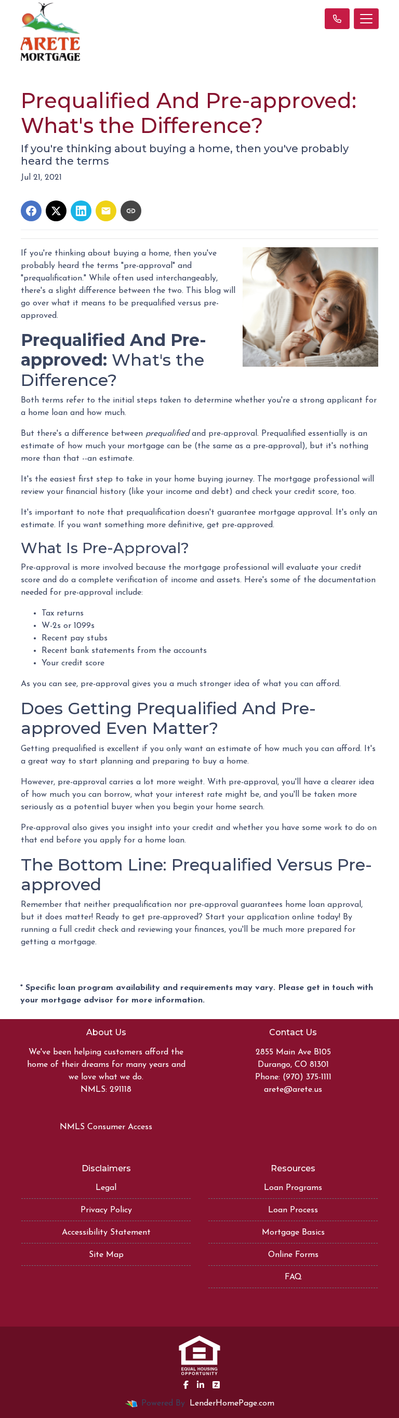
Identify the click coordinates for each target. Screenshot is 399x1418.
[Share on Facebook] (31, 210)
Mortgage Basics (293, 1232)
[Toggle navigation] (366, 18)
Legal (106, 1188)
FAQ (293, 1277)
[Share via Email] (106, 210)
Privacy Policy (106, 1210)
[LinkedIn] (200, 1385)
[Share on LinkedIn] (81, 210)
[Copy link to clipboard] (131, 210)
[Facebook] (186, 1385)
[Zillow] (216, 1385)
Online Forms (293, 1255)
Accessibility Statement (106, 1232)
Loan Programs (293, 1188)
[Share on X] (56, 210)
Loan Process (293, 1210)
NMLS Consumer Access (106, 1127)
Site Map (106, 1255)
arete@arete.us (293, 1090)
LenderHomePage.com (232, 1403)
